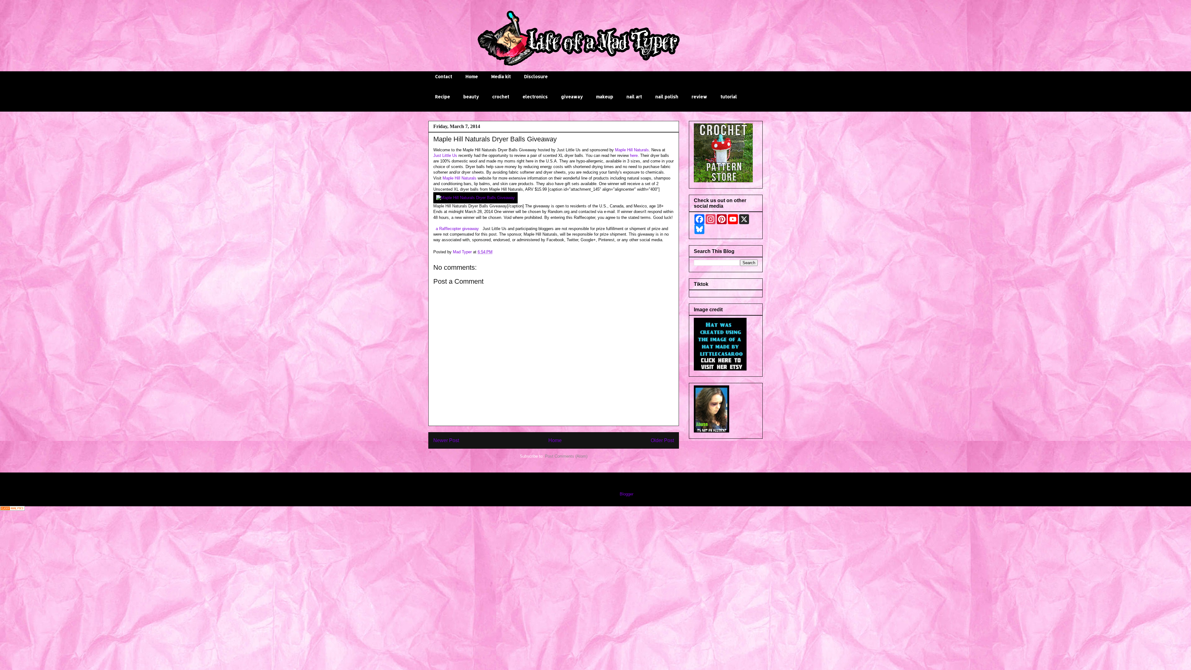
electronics (535, 96)
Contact (443, 76)
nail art (634, 96)
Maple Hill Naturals (632, 150)
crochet (500, 96)
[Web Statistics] (12, 509)
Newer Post (446, 440)
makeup (604, 96)
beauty (471, 96)
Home (472, 76)
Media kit (501, 76)
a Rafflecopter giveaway (457, 228)
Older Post (662, 440)
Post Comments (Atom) (566, 456)
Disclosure (536, 76)
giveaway (572, 96)
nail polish (666, 96)
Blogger (626, 494)
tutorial (728, 96)
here (634, 155)
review (699, 96)
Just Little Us (445, 155)
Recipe (442, 96)
